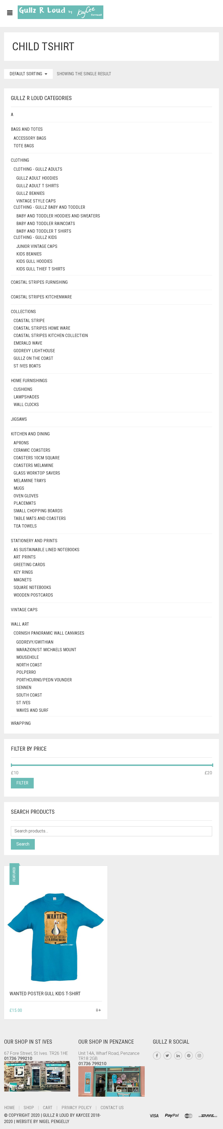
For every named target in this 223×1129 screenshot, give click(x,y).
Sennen (23, 687)
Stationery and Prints (34, 540)
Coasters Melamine (33, 465)
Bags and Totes (27, 129)
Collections (23, 311)
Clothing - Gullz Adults (38, 169)
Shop (29, 1107)
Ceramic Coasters (32, 450)
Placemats (25, 503)
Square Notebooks (32, 587)
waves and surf (32, 710)
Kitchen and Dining (30, 433)
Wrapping (21, 723)
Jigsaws (19, 419)
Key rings (23, 572)
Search (22, 844)
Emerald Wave (28, 343)
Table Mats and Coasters (40, 518)
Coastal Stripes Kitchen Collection (51, 335)
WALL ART (20, 624)
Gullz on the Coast (33, 358)
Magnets (23, 579)
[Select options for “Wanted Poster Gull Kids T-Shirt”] (98, 1011)
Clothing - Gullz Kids (35, 237)
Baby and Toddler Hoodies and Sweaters (58, 216)
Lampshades (26, 397)
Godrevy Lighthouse (34, 350)
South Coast (29, 695)
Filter (22, 782)
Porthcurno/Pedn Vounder (44, 679)
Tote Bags (24, 145)
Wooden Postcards (33, 595)
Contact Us (112, 1107)
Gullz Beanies (30, 193)
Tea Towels (25, 526)
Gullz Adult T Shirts (37, 185)
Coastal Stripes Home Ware (42, 328)
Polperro (26, 672)
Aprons (21, 442)
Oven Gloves (26, 495)
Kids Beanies (29, 254)
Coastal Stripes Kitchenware (41, 297)
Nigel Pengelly (54, 1121)
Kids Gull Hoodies (34, 261)
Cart (47, 1107)
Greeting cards (29, 564)
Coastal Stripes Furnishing (39, 282)
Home (9, 1107)
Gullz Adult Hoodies (37, 178)
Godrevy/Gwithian (34, 642)
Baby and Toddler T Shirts (43, 231)
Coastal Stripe (29, 320)
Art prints (25, 557)
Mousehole (27, 657)
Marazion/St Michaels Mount (46, 649)
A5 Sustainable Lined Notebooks (46, 549)
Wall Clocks (26, 404)
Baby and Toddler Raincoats (45, 223)
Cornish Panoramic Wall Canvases (49, 633)
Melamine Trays (30, 480)
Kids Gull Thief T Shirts (40, 269)
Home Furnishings (29, 380)
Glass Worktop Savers (37, 473)
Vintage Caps (24, 609)
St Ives (23, 702)
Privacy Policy (76, 1107)
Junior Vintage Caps (36, 246)
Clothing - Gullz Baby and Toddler (49, 207)
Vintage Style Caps (36, 201)
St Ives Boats (27, 366)
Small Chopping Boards (38, 510)
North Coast (29, 665)
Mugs (19, 488)
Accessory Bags (30, 138)
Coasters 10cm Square (37, 457)
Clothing (20, 160)
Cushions (23, 389)
